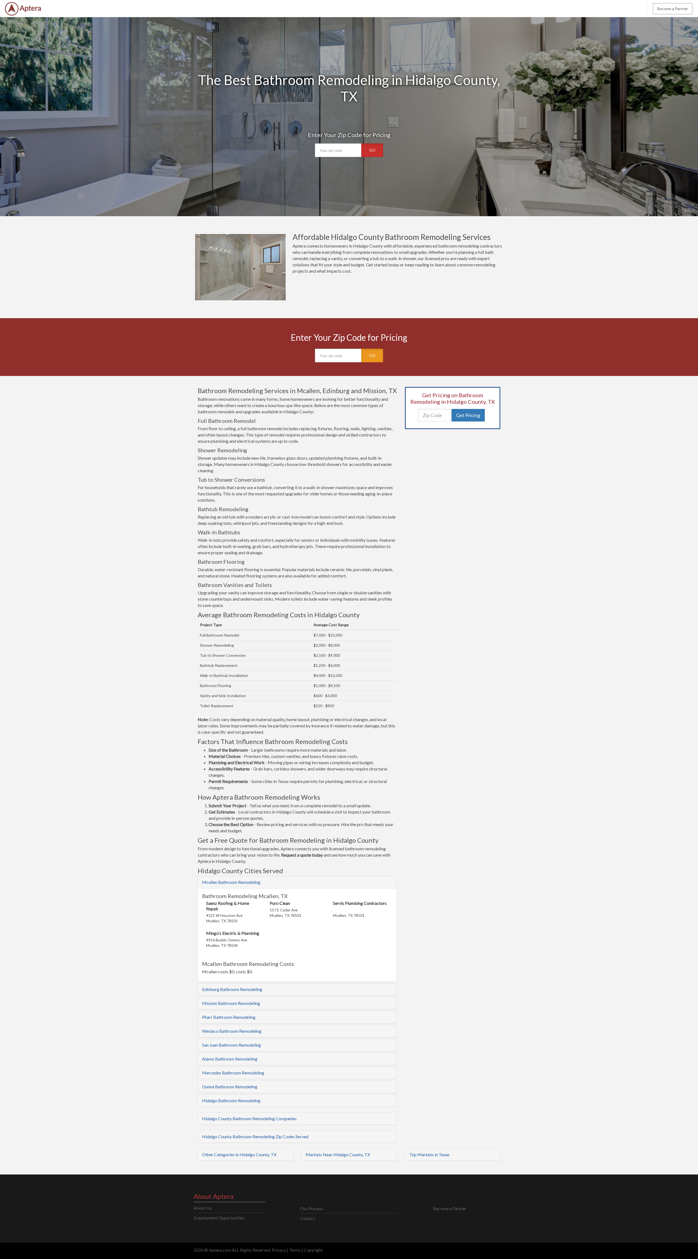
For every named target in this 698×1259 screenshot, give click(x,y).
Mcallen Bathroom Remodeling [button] (231, 882)
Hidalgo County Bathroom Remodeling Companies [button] (249, 1118)
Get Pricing (468, 415)
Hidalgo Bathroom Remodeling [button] (231, 1100)
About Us (203, 1207)
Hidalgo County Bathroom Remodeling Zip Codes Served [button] (255, 1136)
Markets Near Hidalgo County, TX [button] (338, 1154)
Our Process (311, 1208)
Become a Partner (672, 8)
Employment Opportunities (219, 1217)
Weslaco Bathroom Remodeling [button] (231, 1031)
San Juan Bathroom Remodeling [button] (231, 1044)
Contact (307, 1218)
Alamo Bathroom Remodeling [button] (229, 1058)
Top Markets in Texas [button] (429, 1154)
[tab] (297, 882)
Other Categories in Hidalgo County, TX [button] (239, 1154)
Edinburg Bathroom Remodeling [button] (232, 989)
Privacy (279, 1249)
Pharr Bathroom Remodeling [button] (228, 1017)
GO (372, 150)
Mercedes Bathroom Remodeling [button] (233, 1072)
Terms (295, 1249)
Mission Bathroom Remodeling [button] (231, 1003)
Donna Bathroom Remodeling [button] (229, 1086)
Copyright (313, 1249)
